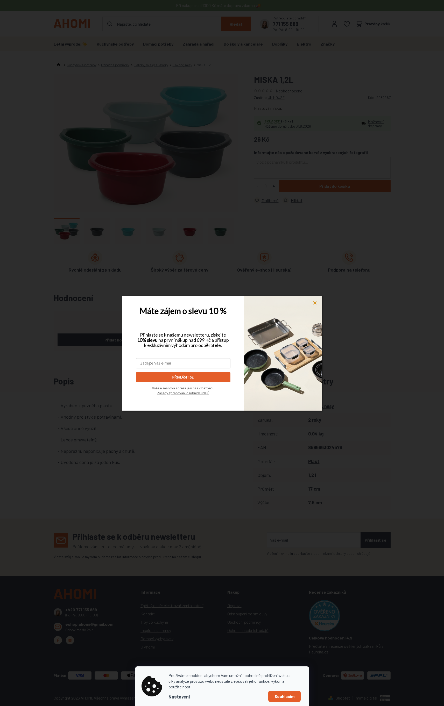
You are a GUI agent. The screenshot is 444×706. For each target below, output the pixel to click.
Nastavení (179, 697)
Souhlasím (284, 696)
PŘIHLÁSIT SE (183, 377)
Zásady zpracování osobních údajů (183, 393)
